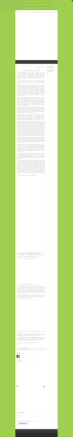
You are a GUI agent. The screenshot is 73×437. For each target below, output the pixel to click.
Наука (46, 61)
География (45, 61)
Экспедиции (49, 61)
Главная (40, 61)
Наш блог (42, 61)
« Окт (48, 73)
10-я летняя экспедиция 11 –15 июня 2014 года (30, 70)
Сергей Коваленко (24, 353)
